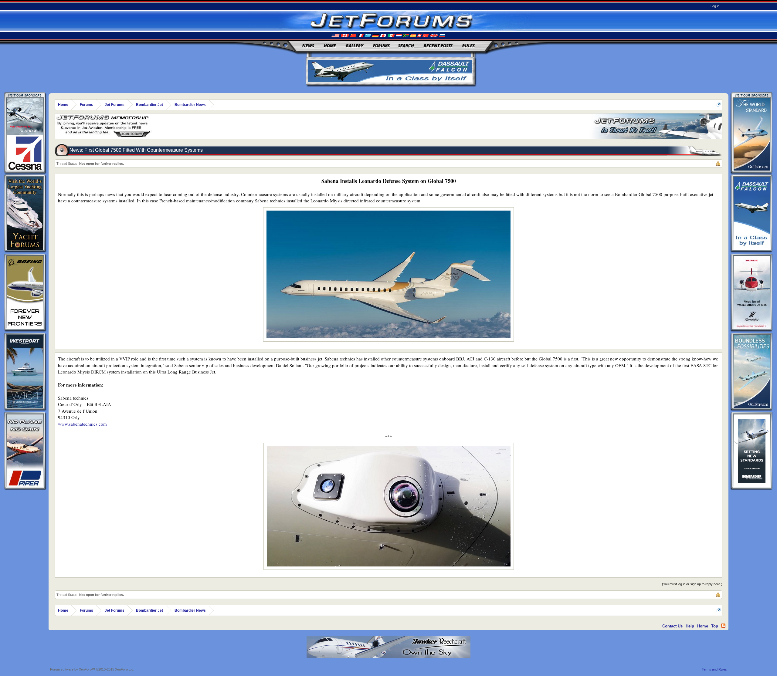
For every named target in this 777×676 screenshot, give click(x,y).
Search (406, 46)
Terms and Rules (714, 669)
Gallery (354, 46)
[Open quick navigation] (719, 104)
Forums (381, 46)
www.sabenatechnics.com (82, 424)
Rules (468, 46)
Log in (715, 6)
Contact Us (672, 626)
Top (714, 626)
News (308, 46)
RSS (723, 626)
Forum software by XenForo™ (92, 669)
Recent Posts (438, 46)
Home (330, 46)
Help (690, 626)
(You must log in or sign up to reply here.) (692, 584)
